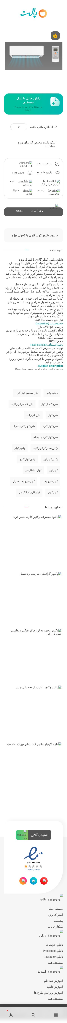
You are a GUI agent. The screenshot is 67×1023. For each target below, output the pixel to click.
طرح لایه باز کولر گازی (22, 404)
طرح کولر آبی (33, 415)
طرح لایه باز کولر (49, 404)
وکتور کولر (20, 448)
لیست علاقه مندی (49, 192)
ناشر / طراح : (36, 211)
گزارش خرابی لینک (50, 184)
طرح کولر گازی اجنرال (23, 426)
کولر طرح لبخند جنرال (24, 481)
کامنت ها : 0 (18, 173)
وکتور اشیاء (46, 263)
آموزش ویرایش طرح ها (48, 992)
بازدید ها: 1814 (44, 172)
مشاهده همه (55, 962)
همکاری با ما (55, 926)
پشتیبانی (58, 920)
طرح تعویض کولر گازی (27, 393)
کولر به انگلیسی (33, 470)
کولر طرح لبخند (50, 481)
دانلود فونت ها (54, 944)
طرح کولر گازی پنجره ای (45, 437)
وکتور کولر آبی (50, 459)
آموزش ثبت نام (53, 980)
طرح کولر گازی (50, 426)
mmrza (19, 210)
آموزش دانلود (55, 986)
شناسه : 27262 (44, 163)
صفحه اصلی (55, 908)
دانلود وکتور (52, 284)
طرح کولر (53, 415)
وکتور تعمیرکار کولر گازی (45, 448)
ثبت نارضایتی (21, 183)
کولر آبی (53, 470)
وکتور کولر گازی (27, 459)
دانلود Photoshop (53, 950)
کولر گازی (53, 492)
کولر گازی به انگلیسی (29, 492)
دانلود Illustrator (53, 956)
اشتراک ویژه (55, 914)
